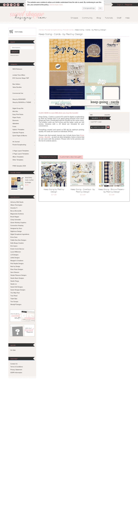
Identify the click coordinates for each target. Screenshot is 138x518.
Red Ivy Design (15, 266)
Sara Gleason (14, 272)
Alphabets (16, 123)
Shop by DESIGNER (19, 99)
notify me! (94, 122)
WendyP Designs (15, 304)
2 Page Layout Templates (21, 154)
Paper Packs (17, 117)
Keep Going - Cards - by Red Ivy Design (29, 180)
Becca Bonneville (15, 211)
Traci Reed (13, 295)
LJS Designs (14, 255)
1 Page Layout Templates (21, 151)
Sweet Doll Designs (16, 287)
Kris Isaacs (13, 246)
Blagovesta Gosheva (17, 214)
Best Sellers (16, 84)
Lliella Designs (15, 257)
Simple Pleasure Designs (18, 275)
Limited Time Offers (19, 75)
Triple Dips (13, 298)
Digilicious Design (16, 231)
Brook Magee (14, 216)
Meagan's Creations (16, 260)
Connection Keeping (16, 225)
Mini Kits (15, 111)
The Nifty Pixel (15, 293)
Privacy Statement (16, 369)
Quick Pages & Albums (20, 135)
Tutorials (109, 18)
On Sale (13, 350)
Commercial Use (18, 93)
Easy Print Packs (18, 114)
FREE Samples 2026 (19, 166)
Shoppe (74, 18)
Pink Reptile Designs (17, 263)
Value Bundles (17, 87)
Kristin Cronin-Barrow (17, 249)
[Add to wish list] (108, 127)
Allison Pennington (16, 205)
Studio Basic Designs (17, 278)
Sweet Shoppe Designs (17, 290)
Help (127, 18)
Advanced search (14, 55)
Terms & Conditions (16, 366)
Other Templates (18, 160)
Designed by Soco (16, 228)
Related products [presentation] (48, 157)
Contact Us (13, 364)
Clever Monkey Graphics (18, 222)
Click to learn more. (56, 5)
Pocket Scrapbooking (53, 30)
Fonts (14, 126)
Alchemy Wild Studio (16, 202)
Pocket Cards (68, 30)
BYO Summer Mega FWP (21, 78)
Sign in (120, 5)
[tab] (48, 157)
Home (41, 30)
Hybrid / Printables (18, 129)
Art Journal (16, 141)
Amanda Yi (13, 208)
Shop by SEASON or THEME (22, 102)
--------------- (16, 72)
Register (128, 5)
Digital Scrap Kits (18, 108)
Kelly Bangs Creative (17, 243)
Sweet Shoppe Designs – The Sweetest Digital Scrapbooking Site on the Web (29, 16)
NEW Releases (17, 69)
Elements (15, 120)
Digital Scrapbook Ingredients (19, 234)
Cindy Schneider (15, 219)
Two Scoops (14, 301)
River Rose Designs (16, 269)
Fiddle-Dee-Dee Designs (18, 240)
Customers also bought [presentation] (70, 157)
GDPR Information (16, 372)
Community (87, 18)
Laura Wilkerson (15, 252)
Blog (99, 18)
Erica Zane (13, 237)
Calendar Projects (18, 132)
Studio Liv (13, 284)
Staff (119, 18)
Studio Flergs (14, 281)
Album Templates (18, 157)
